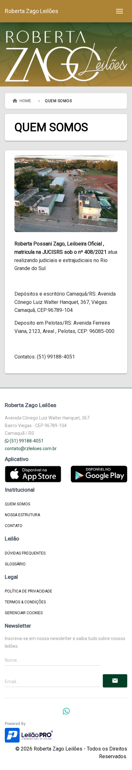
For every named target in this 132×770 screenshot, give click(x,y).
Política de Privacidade (28, 591)
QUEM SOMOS (17, 504)
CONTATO (13, 526)
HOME (25, 100)
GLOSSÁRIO (15, 564)
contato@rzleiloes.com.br (31, 448)
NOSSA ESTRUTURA (22, 515)
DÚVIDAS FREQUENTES (25, 553)
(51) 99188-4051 (26, 440)
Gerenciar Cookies (24, 613)
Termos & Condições (25, 602)
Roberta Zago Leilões (31, 11)
